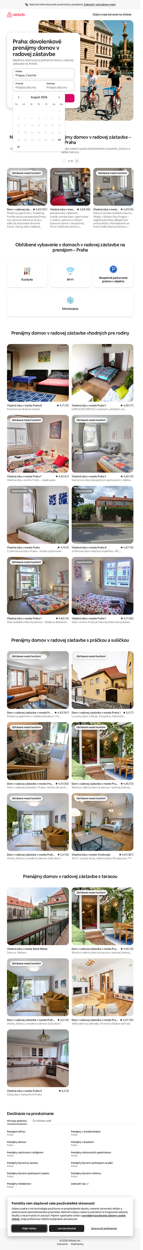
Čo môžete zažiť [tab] (42, 1120)
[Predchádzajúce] (64, 161)
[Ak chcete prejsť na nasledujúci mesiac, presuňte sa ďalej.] (59, 97)
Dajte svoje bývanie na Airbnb (112, 14)
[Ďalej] (77, 161)
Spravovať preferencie (104, 1228)
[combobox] (44, 75)
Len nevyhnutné (66, 1228)
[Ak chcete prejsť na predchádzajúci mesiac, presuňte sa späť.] (19, 97)
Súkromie (62, 1244)
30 (59, 139)
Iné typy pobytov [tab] (17, 1120)
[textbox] (28, 87)
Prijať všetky (29, 1228)
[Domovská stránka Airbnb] (16, 14)
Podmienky (77, 1244)
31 (18, 146)
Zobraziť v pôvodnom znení (99, 4)
